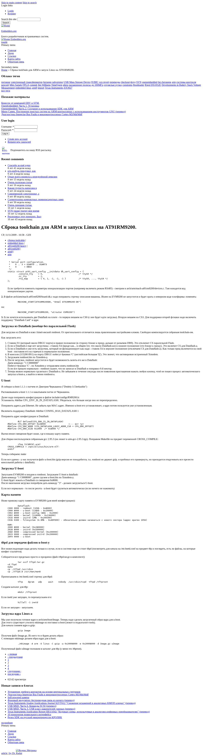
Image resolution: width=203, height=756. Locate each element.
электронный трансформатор (27, 82)
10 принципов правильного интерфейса (29, 714)
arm (174, 82)
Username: (7, 126)
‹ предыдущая (15, 657)
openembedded (149, 82)
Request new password (19, 142)
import (41, 87)
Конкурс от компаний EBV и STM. (20, 103)
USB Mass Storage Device (77, 82)
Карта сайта (14, 59)
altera (65, 85)
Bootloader (138, 85)
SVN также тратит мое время (23, 210)
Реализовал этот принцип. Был (24, 216)
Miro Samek (16, 85)
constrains (127, 85)
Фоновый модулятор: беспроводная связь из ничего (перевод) (41, 700)
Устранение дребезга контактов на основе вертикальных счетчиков (44, 691)
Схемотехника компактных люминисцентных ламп (36, 199)
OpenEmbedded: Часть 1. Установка (20, 105)
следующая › (14, 671)
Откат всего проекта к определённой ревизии (32, 176)
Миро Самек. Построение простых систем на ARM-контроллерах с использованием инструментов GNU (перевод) (63, 111)
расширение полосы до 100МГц (86, 85)
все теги (5, 90)
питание (5, 82)
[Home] (5, 25)
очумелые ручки (113, 85)
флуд (133, 82)
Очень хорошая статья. (20, 205)
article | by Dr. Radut (11, 753)
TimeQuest (56, 85)
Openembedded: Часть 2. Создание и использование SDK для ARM (37, 108)
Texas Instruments (54, 87)
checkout (125, 82)
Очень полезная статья (20, 182)
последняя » (14, 674)
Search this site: (9, 19)
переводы (115, 82)
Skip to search (30, 2)
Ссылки (12, 56)
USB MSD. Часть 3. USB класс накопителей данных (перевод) (41, 708)
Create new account (17, 139)
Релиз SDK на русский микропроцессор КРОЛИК (35, 717)
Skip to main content (11, 2)
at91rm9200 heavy (17, 246)
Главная (12, 50)
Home (4, 70)
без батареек (164, 82)
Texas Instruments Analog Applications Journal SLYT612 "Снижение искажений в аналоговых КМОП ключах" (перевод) (72, 703)
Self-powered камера (18, 697)
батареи (47, 82)
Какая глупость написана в (22, 188)
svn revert (104, 82)
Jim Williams (44, 85)
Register (12, 13)
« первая (12, 654)
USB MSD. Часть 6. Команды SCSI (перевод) (32, 706)
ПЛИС (94, 82)
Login (11, 10)
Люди (11, 53)
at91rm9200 (14, 248)
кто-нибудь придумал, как (22, 171)
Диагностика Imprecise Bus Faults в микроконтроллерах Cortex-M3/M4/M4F (41, 114)
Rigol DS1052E (153, 85)
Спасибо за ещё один (19, 165)
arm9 (34, 87)
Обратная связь (16, 61)
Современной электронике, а (23, 193)
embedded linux (23, 87)
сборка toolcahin (16, 240)
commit (33, 85)
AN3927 (67, 87)
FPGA (26, 85)
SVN (138, 82)
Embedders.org (8, 31)
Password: (7, 130)
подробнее (7, 722)
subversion (57, 82)
